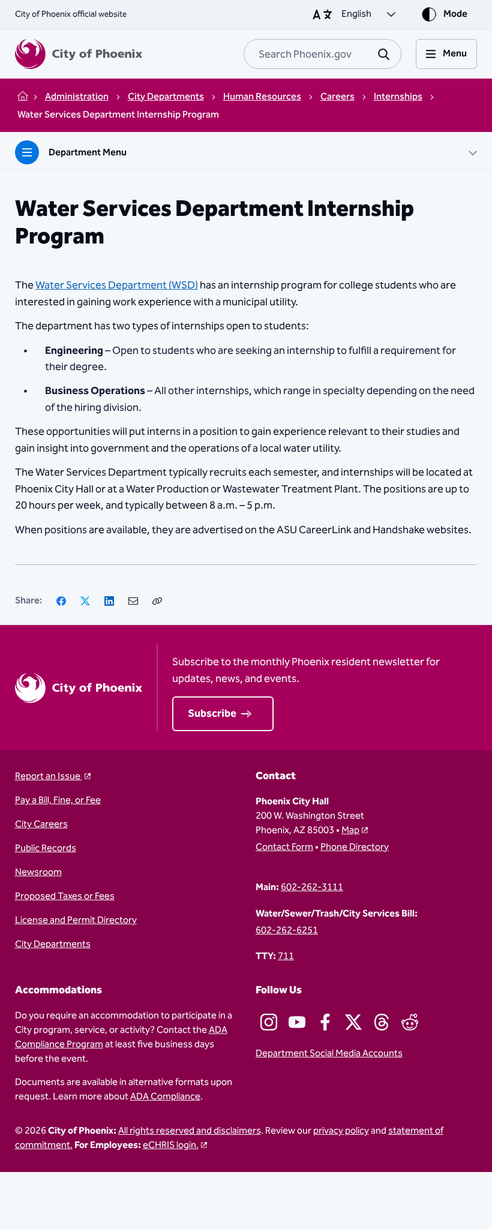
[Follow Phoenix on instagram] (269, 1022)
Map (350, 830)
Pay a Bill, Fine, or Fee (58, 801)
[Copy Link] (157, 601)
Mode (455, 14)
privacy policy (341, 1130)
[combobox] (322, 54)
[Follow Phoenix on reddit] (410, 1022)
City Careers (41, 825)
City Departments (53, 944)
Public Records (45, 849)
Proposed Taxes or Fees (65, 897)
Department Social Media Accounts (329, 1054)
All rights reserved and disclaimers (189, 1130)
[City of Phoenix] (78, 54)
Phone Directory (354, 847)
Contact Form (284, 847)
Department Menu (88, 152)
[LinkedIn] (109, 601)
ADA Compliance (165, 1096)
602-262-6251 (287, 931)
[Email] (133, 601)
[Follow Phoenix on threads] (381, 1022)
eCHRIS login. (171, 1145)
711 (286, 956)
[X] (85, 601)
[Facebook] (61, 601)
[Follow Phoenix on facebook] (325, 1022)
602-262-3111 (312, 888)
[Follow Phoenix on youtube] (297, 1022)
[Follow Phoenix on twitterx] (353, 1022)
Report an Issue (48, 777)
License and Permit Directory (76, 921)
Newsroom (38, 873)
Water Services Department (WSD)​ (116, 285)
